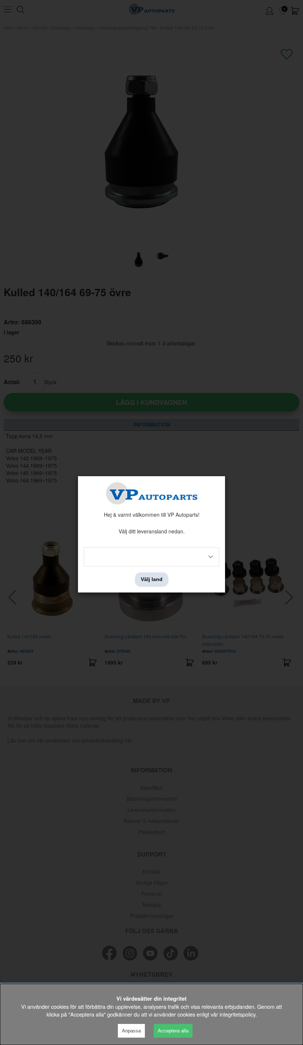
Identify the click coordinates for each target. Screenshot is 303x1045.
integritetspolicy (237, 1014)
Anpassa (131, 1031)
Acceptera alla (173, 1031)
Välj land (152, 580)
